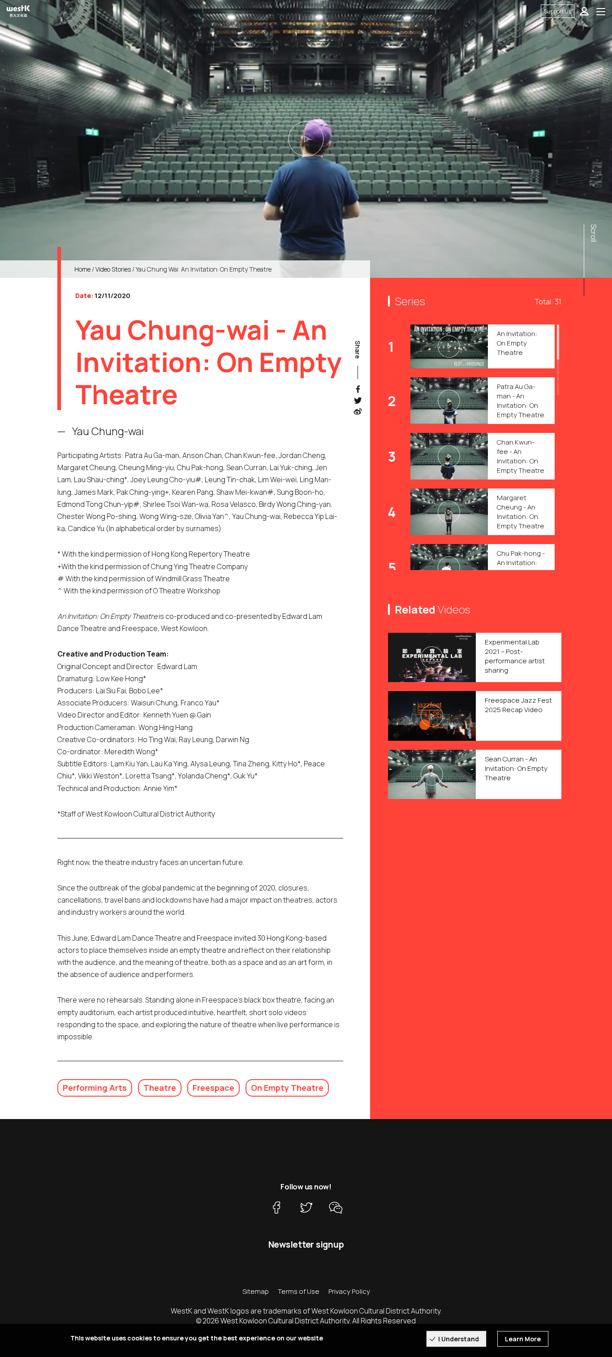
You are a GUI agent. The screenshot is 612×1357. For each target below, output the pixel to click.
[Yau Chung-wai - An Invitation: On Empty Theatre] (306, 139)
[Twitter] (306, 1207)
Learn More (523, 1339)
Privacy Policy (349, 1291)
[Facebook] (276, 1207)
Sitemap (255, 1291)
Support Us (557, 11)
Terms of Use (298, 1291)
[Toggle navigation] (601, 11)
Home (82, 269)
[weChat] (335, 1207)
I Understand (458, 1339)
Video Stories (113, 269)
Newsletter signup (306, 1244)
